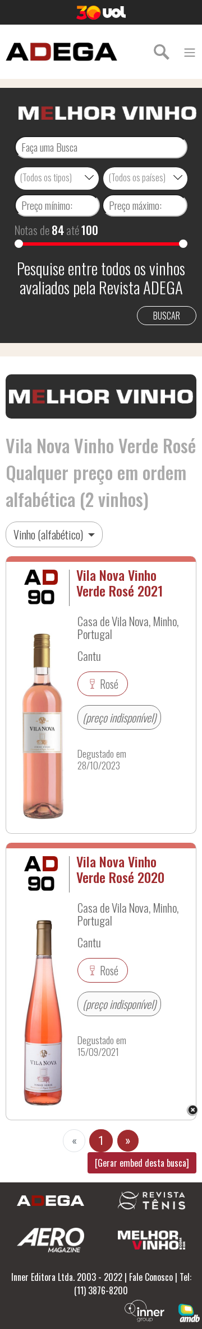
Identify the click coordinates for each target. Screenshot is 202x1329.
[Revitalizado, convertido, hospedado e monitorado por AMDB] (189, 1311)
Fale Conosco (151, 1277)
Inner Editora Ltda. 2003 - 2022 (66, 1277)
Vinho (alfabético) (49, 534)
